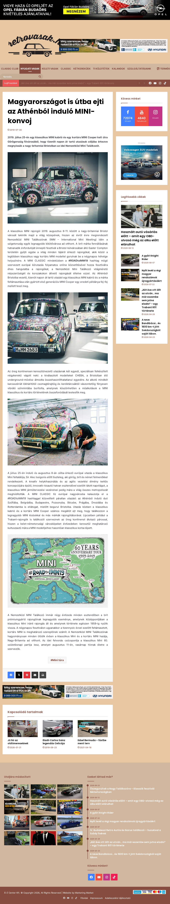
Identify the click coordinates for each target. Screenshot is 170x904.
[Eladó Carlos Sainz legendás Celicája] (58, 728)
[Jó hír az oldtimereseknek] (23, 728)
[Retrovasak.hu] (35, 47)
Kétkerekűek (82, 68)
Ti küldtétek (101, 68)
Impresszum (96, 898)
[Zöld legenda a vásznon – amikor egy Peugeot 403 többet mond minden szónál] (43, 838)
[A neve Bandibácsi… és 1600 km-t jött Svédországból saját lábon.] (130, 324)
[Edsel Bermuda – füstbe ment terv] (93, 728)
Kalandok (118, 68)
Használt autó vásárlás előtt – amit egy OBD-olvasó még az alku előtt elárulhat (140, 238)
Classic (66, 68)
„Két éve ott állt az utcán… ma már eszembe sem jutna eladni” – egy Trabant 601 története (151, 300)
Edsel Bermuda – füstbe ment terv (92, 742)
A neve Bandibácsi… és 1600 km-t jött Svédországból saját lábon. (54, 83)
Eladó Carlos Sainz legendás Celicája (54, 742)
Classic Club (9, 68)
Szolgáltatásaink (139, 68)
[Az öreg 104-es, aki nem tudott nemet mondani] (16, 823)
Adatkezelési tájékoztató (117, 898)
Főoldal (84, 898)
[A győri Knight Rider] (130, 260)
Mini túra (58, 660)
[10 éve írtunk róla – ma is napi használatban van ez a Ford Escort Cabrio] (70, 823)
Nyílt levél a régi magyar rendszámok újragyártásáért (152, 276)
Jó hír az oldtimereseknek (18, 742)
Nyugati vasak (30, 68)
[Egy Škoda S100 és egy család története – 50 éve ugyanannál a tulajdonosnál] (70, 838)
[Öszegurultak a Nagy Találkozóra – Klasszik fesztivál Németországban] (43, 791)
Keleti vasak (50, 68)
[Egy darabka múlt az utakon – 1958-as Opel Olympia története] (16, 838)
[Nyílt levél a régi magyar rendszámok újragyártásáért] (130, 275)
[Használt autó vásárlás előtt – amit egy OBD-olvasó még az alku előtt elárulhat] (141, 216)
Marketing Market (84, 892)
